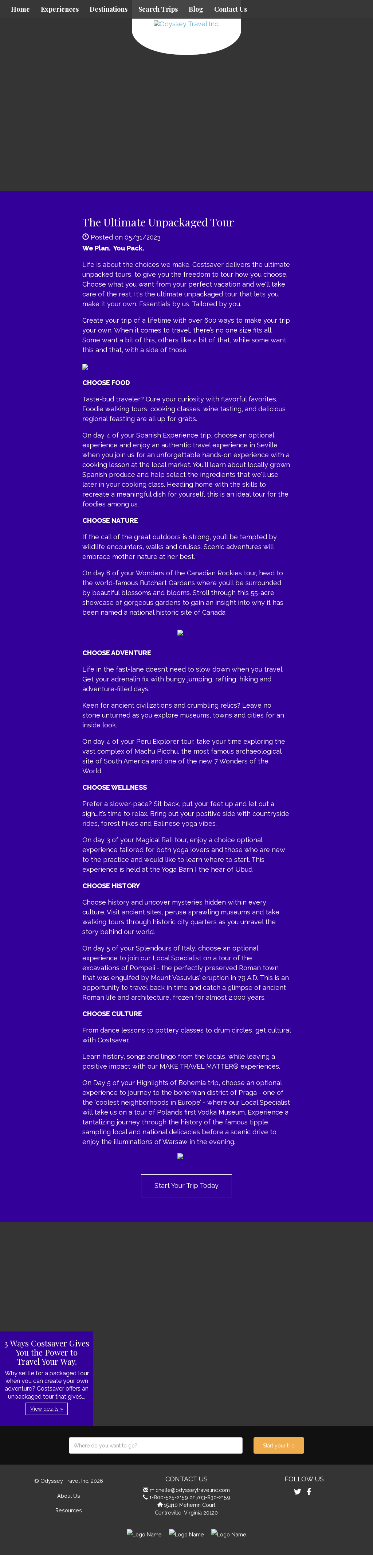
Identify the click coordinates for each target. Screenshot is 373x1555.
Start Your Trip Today (186, 1185)
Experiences (60, 9)
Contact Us (230, 9)
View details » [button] (46, 1409)
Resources (68, 1510)
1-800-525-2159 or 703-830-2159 (189, 1497)
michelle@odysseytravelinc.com (190, 1490)
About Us (68, 1496)
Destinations (108, 9)
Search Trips (158, 9)
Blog (196, 9)
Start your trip (279, 1446)
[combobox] (156, 1445)
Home (20, 9)
